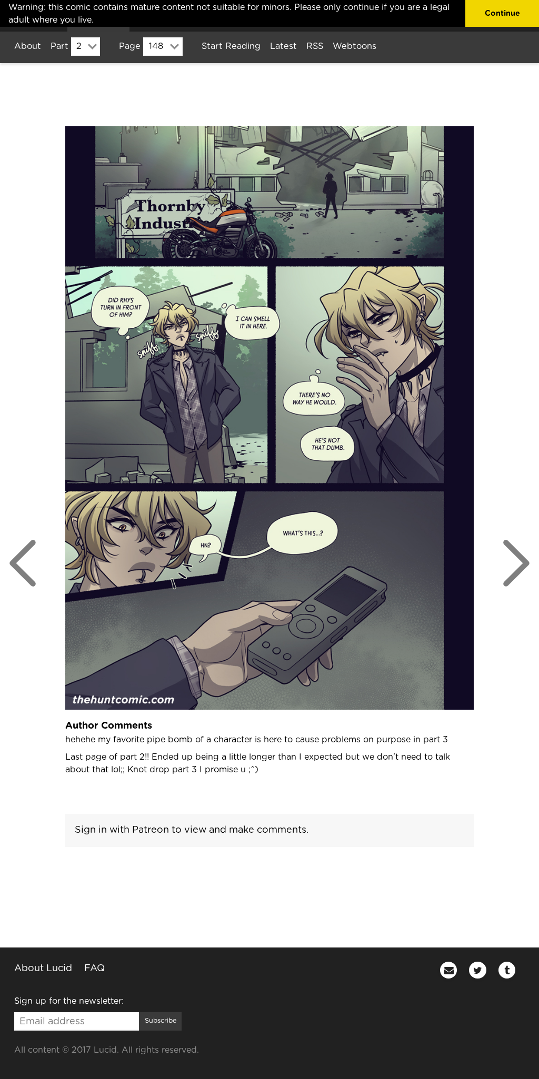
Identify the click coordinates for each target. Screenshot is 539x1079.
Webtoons (354, 46)
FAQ (94, 968)
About (27, 46)
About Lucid (43, 968)
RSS (314, 46)
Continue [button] (502, 13)
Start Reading (231, 46)
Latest (283, 46)
